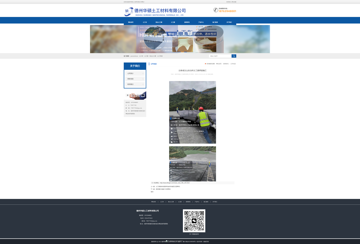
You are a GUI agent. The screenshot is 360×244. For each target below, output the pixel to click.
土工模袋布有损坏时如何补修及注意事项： (168, 186)
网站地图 (234, 2)
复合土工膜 (159, 22)
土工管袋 (160, 56)
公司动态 (233, 63)
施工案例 (215, 22)
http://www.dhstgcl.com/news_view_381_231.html (174, 183)
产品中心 (201, 22)
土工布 (145, 22)
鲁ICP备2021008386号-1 (190, 241)
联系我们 (228, 2)
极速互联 (206, 241)
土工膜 (173, 22)
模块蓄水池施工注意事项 (163, 189)
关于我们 (229, 22)
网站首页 (130, 22)
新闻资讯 (187, 22)
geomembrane (134, 56)
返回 (152, 191)
